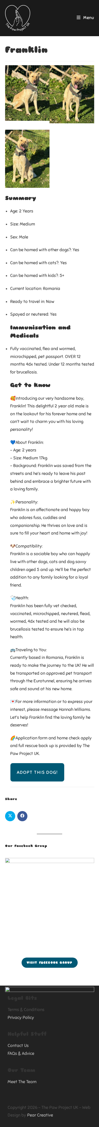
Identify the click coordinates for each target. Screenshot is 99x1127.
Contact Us (18, 1045)
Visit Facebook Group (50, 962)
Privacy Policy (21, 1017)
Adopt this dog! (37, 772)
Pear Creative (40, 1115)
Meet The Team (22, 1081)
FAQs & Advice (21, 1053)
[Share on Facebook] (22, 816)
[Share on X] (10, 816)
